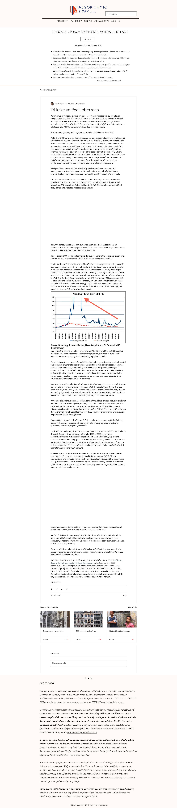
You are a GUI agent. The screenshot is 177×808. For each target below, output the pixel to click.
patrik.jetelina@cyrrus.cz (85, 732)
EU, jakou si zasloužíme (86, 631)
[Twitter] (88, 678)
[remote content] (88, 216)
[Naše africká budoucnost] (122, 619)
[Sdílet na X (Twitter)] (57, 589)
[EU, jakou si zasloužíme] (88, 619)
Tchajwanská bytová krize (53, 631)
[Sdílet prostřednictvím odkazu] (67, 589)
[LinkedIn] (91, 678)
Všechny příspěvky (48, 90)
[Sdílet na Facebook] (52, 589)
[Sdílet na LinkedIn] (62, 589)
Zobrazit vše (132, 607)
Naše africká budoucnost (119, 631)
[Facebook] (85, 678)
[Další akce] (125, 104)
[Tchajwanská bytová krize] (55, 619)
